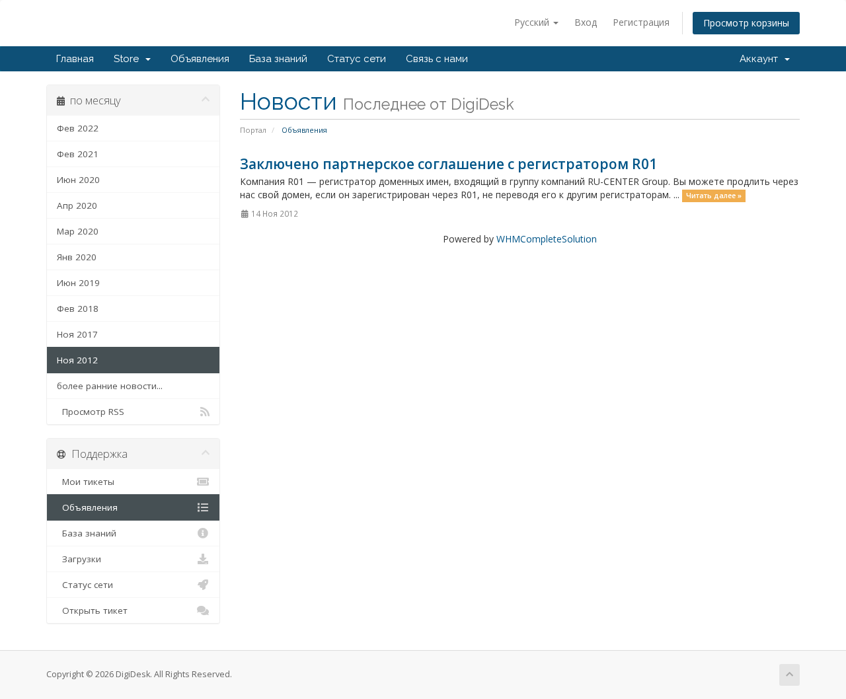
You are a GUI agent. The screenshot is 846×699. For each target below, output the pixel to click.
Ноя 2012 (77, 360)
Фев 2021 (77, 154)
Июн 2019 (78, 283)
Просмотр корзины (746, 23)
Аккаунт (761, 59)
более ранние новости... (110, 386)
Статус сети (356, 59)
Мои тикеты (85, 482)
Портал (253, 130)
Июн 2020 (78, 180)
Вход (585, 22)
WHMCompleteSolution (546, 239)
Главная (75, 59)
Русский (533, 22)
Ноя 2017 (77, 334)
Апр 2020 (77, 205)
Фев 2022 (77, 128)
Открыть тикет (92, 610)
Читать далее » (714, 195)
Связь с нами (437, 59)
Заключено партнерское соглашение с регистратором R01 (448, 164)
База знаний (278, 59)
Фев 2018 (77, 308)
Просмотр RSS (90, 412)
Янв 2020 (76, 257)
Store (129, 59)
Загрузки (79, 559)
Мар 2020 (77, 231)
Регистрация (641, 22)
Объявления (200, 59)
